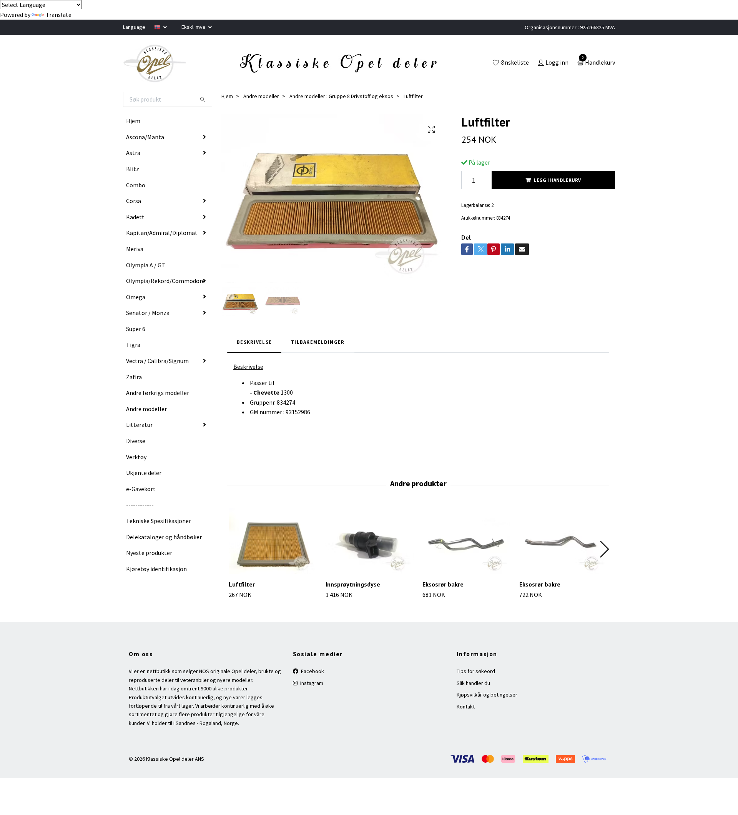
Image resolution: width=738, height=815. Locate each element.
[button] (604, 549)
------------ (140, 504)
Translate (58, 14)
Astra (133, 153)
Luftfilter (242, 584)
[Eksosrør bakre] (466, 541)
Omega (135, 297)
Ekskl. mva (193, 26)
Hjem (133, 121)
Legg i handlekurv (557, 180)
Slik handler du (473, 683)
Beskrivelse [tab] (254, 342)
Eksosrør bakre (443, 584)
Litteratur (139, 424)
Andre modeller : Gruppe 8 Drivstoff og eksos (341, 96)
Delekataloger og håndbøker (164, 537)
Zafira (134, 377)
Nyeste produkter (149, 553)
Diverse (135, 441)
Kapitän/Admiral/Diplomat (162, 233)
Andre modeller (146, 409)
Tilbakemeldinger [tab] (317, 342)
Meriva (134, 249)
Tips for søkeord (476, 671)
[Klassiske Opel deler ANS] (155, 63)
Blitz (132, 169)
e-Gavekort (141, 489)
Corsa (133, 201)
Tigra (133, 344)
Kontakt (466, 706)
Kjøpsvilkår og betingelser (487, 694)
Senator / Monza (148, 313)
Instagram (311, 683)
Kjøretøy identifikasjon (156, 569)
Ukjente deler (143, 473)
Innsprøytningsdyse (353, 584)
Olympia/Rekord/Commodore (165, 281)
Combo (135, 185)
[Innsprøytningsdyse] (370, 541)
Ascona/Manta (145, 137)
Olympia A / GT (145, 265)
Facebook (312, 671)
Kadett (135, 217)
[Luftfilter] (273, 541)
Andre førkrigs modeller (157, 393)
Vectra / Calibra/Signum (157, 361)
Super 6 (135, 329)
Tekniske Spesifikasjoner (158, 521)
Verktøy (136, 457)
